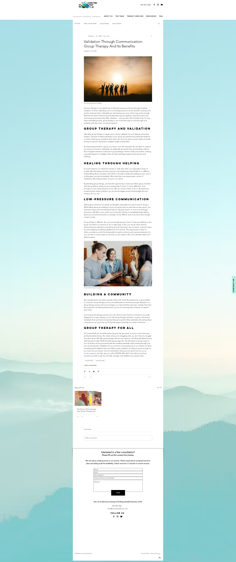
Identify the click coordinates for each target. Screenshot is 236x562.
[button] (159, 23)
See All (159, 387)
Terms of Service (155, 555)
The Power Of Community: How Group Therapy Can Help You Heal (87, 410)
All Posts (77, 23)
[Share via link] (98, 371)
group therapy (104, 23)
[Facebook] (154, 5)
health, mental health (90, 23)
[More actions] (151, 36)
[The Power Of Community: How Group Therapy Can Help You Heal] (88, 398)
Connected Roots (87, 555)
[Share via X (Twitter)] (89, 371)
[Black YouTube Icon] (121, 518)
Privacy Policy (145, 555)
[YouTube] (162, 5)
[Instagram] (158, 5)
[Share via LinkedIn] (94, 371)
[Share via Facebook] (85, 371)
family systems (117, 23)
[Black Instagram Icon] (117, 518)
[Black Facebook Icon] (114, 518)
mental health (89, 360)
